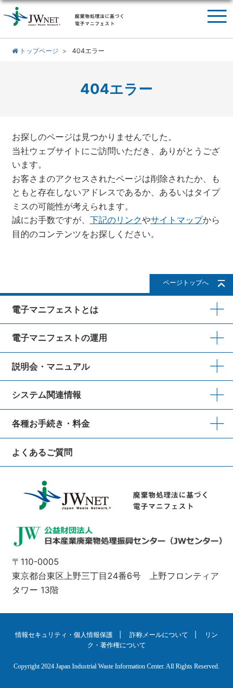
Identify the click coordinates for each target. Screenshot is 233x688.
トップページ (38, 51)
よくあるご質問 (42, 452)
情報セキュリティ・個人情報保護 (64, 634)
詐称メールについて (159, 634)
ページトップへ (186, 282)
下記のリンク (116, 219)
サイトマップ (177, 219)
